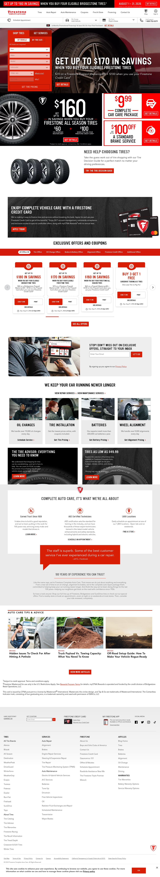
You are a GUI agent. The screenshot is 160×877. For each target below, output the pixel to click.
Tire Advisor (9, 823)
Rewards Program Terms (70, 684)
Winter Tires (9, 849)
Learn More (19, 476)
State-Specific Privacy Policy (117, 858)
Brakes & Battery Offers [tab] (74, 252)
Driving (121, 771)
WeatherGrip (9, 776)
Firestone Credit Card (89, 754)
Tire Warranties (10, 828)
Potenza (7, 789)
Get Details (62, 84)
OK (139, 870)
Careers (48, 858)
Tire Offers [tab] (38, 252)
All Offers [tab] (24, 252)
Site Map (6, 858)
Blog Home (123, 741)
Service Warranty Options (128, 788)
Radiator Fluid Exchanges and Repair (57, 806)
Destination (8, 758)
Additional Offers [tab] (134, 252)
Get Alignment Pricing (134, 439)
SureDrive (8, 806)
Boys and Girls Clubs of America (93, 745)
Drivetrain (46, 793)
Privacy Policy (121, 367)
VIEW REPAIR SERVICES (65, 393)
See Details (28, 307)
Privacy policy (89, 872)
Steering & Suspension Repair (54, 758)
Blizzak (6, 750)
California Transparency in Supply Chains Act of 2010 (88, 858)
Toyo (6, 810)
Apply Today (19, 229)
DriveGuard (8, 767)
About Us (84, 741)
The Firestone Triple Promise (92, 776)
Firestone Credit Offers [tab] (114, 252)
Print (36, 302)
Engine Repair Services (51, 754)
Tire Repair (46, 763)
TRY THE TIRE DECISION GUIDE (99, 170)
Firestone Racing (11, 832)
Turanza (7, 784)
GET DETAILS (109, 25)
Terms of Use (17, 858)
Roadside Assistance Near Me (92, 771)
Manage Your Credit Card (81, 722)
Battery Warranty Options (128, 784)
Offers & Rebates (87, 763)
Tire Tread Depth (11, 841)
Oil (43, 802)
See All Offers (80, 324)
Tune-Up (45, 789)
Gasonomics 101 (87, 758)
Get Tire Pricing (30, 87)
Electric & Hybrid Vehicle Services (56, 776)
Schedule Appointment (89, 767)
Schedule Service (25, 439)
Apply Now (76, 720)
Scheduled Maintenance (52, 810)
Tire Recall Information (13, 836)
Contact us (8, 718)
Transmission (47, 815)
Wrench (83, 780)
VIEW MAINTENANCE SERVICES (91, 393)
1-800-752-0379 (152, 21)
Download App (114, 725)
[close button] (157, 867)
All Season (8, 754)
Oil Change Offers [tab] (53, 252)
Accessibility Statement (61, 858)
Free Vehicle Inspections (52, 797)
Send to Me (21, 302)
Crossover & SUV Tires (13, 845)
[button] (40, 12)
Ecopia (6, 780)
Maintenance (123, 767)
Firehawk (7, 802)
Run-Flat (7, 797)
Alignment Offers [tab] (93, 252)
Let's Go (136, 354)
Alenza (6, 745)
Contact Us (84, 750)
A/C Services (47, 780)
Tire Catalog (9, 819)
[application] (80, 290)
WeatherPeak (9, 763)
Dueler (6, 793)
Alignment (46, 745)
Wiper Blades (47, 819)
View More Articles (80, 672)
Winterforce (8, 771)
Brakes (44, 750)
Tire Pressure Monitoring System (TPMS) (58, 767)
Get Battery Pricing (98, 439)
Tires (120, 745)
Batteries (45, 784)
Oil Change (123, 763)
